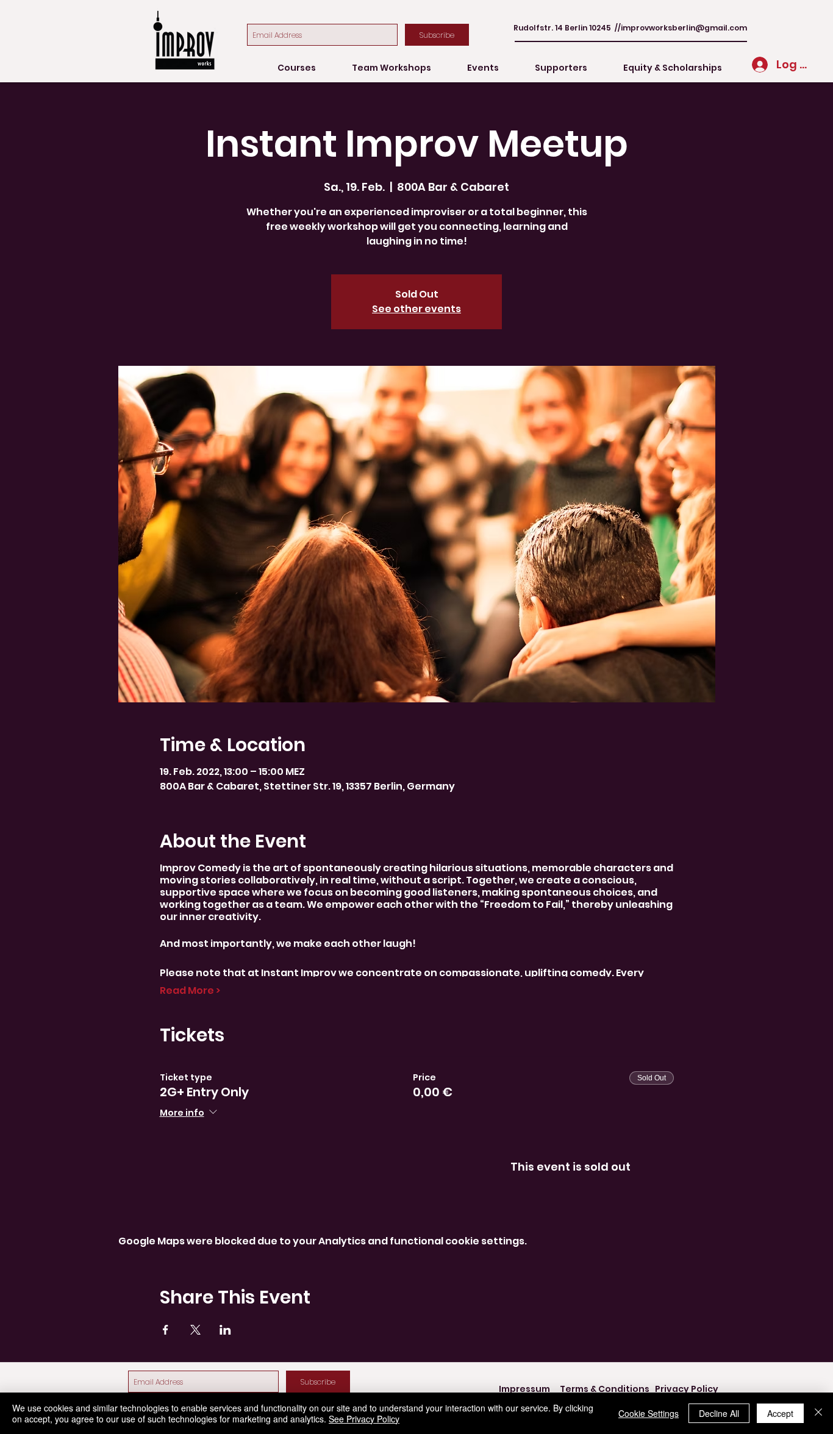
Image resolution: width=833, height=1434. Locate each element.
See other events (416, 309)
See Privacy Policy (364, 1419)
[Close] (818, 1413)
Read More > (190, 990)
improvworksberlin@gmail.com (684, 28)
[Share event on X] (195, 1330)
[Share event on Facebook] (165, 1330)
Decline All (719, 1413)
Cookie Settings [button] (648, 1413)
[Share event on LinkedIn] (225, 1330)
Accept (780, 1413)
